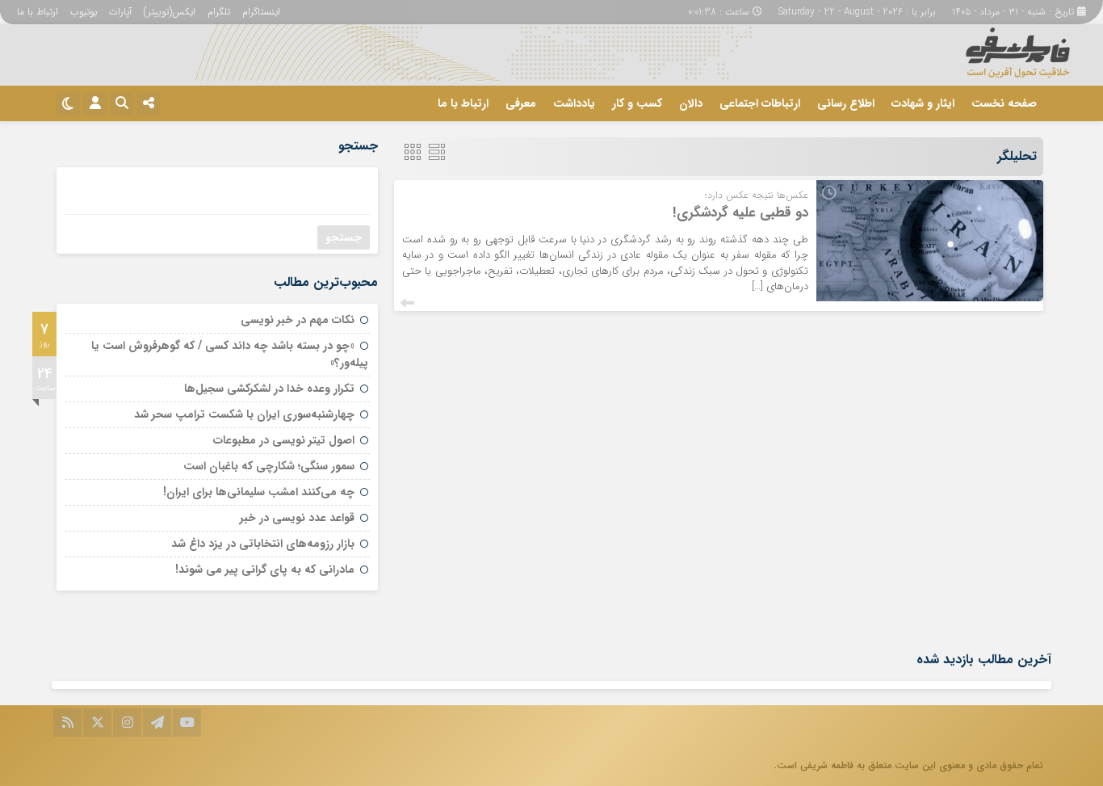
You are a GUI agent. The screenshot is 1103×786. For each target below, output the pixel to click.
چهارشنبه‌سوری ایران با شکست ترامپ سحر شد (244, 414)
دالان (690, 103)
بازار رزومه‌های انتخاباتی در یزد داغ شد (262, 544)
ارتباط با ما (37, 11)
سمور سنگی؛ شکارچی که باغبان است (268, 466)
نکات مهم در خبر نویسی (297, 320)
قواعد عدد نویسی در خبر (297, 518)
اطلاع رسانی (845, 103)
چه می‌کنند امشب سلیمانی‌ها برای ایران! (258, 492)
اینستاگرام (261, 11)
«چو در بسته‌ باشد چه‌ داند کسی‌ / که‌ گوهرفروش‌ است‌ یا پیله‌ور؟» (229, 354)
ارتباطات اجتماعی (759, 103)
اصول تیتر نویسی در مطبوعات (283, 440)
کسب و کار (637, 103)
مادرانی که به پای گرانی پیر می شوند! (264, 569)
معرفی (520, 103)
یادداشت (574, 103)
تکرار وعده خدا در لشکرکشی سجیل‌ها (269, 388)
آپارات (120, 11)
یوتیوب (83, 11)
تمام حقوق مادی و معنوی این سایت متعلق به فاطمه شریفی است (910, 765)
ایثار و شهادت (922, 103)
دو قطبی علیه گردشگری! (740, 213)
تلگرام (219, 11)
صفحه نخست (1004, 103)
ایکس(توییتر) (169, 11)
